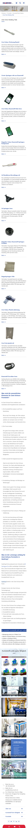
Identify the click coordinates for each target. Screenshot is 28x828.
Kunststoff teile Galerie (18, 13)
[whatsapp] (9, 826)
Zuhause (3, 13)
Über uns (8, 808)
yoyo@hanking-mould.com (11, 790)
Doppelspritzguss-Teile (7, 276)
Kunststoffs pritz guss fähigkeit (14, 651)
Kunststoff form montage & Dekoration (14, 776)
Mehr (2, 54)
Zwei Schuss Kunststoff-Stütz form (11, 108)
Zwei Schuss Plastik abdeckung (10, 310)
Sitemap (7, 797)
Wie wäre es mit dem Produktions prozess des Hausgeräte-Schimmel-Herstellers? (15, 642)
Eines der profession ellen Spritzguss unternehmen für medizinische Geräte (15, 644)
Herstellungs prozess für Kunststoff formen (14, 715)
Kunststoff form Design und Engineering (14, 673)
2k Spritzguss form (6, 208)
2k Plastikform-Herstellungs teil (10, 175)
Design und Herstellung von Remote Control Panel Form (15, 640)
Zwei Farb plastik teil (7, 343)
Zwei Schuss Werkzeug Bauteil (10, 42)
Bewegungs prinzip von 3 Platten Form (12, 634)
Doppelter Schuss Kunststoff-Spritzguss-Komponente (13, 142)
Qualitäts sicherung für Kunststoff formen (14, 756)
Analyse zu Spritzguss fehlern (10, 638)
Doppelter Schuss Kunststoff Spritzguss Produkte (12, 242)
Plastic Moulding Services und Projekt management (14, 694)
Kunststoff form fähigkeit (13, 812)
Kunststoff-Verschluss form (9, 376)
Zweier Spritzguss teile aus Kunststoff (12, 75)
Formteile (9, 13)
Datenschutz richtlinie (15, 797)
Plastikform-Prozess (14, 735)
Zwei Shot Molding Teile (8, 15)
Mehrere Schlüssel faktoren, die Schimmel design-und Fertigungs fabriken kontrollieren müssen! (15, 636)
